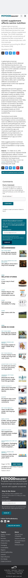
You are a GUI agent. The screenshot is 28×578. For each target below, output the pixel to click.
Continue (8, 203)
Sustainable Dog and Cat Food (9, 441)
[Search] (21, 16)
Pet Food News (6, 250)
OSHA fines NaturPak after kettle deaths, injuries (8, 389)
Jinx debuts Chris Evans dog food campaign (9, 264)
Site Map (19, 573)
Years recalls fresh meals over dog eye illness (8, 411)
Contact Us (10, 572)
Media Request (18, 572)
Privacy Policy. (16, 239)
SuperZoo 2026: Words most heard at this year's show (9, 456)
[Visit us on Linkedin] (5, 521)
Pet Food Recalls (6, 353)
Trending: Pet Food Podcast (7, 375)
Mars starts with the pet (8, 313)
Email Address (7, 196)
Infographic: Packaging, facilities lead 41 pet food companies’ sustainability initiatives (9, 445)
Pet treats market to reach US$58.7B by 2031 (8, 346)
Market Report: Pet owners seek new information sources (8, 293)
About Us (21, 570)
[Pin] (17, 53)
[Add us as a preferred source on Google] (21, 167)
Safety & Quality (6, 386)
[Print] (2, 53)
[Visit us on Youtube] (8, 521)
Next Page (17, 464)
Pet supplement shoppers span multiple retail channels (9, 433)
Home (3, 279)
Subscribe (7, 570)
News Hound (5, 418)
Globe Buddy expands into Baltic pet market (8, 253)
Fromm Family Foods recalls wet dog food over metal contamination (8, 356)
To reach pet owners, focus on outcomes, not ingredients (8, 367)
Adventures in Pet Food (8, 364)
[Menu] (25, 16)
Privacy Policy (12, 573)
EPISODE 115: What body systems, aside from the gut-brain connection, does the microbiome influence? (9, 379)
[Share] (6, 53)
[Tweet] (14, 53)
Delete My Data (14, 525)
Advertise (14, 570)
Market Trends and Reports (7, 343)
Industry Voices (6, 429)
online (3, 162)
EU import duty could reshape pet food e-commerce (8, 400)
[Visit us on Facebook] (2, 521)
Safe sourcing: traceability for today (8, 303)
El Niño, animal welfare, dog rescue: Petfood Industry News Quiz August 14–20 (9, 422)
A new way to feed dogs (7, 282)
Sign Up (7, 242)
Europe (3, 397)
